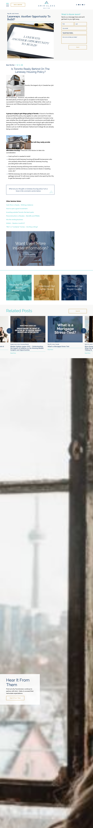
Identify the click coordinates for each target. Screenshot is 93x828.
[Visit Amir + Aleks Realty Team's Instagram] (76, 4)
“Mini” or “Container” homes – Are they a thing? (22, 227)
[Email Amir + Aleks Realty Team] (82, 4)
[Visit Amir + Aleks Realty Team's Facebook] (80, 4)
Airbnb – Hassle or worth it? (15, 223)
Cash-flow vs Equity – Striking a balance (19, 205)
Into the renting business (14, 219)
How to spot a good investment (16, 208)
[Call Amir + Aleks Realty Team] (84, 4)
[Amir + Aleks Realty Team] (46, 4)
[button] (7, 5)
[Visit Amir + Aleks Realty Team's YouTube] (78, 4)
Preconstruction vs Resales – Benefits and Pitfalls (23, 216)
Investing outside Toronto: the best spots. (20, 212)
